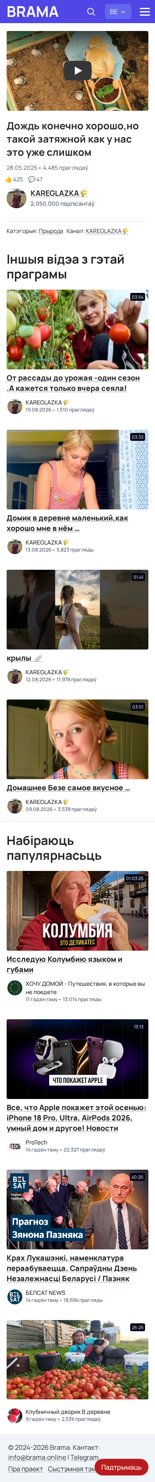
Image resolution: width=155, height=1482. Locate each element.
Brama (33, 11)
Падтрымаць (121, 1467)
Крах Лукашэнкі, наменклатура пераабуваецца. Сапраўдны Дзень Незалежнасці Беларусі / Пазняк (72, 1268)
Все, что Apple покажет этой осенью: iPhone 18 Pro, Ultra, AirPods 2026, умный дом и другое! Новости (76, 1117)
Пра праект (25, 1468)
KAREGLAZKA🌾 (107, 231)
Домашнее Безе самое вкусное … (68, 787)
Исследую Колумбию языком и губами (64, 964)
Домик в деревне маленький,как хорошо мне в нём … (67, 523)
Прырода (51, 231)
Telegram (84, 1457)
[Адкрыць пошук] (90, 11)
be (114, 11)
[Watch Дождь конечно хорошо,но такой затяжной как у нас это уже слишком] (78, 71)
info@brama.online (37, 1457)
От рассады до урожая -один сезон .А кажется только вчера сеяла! (73, 383)
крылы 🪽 (24, 658)
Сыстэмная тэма (74, 1468)
